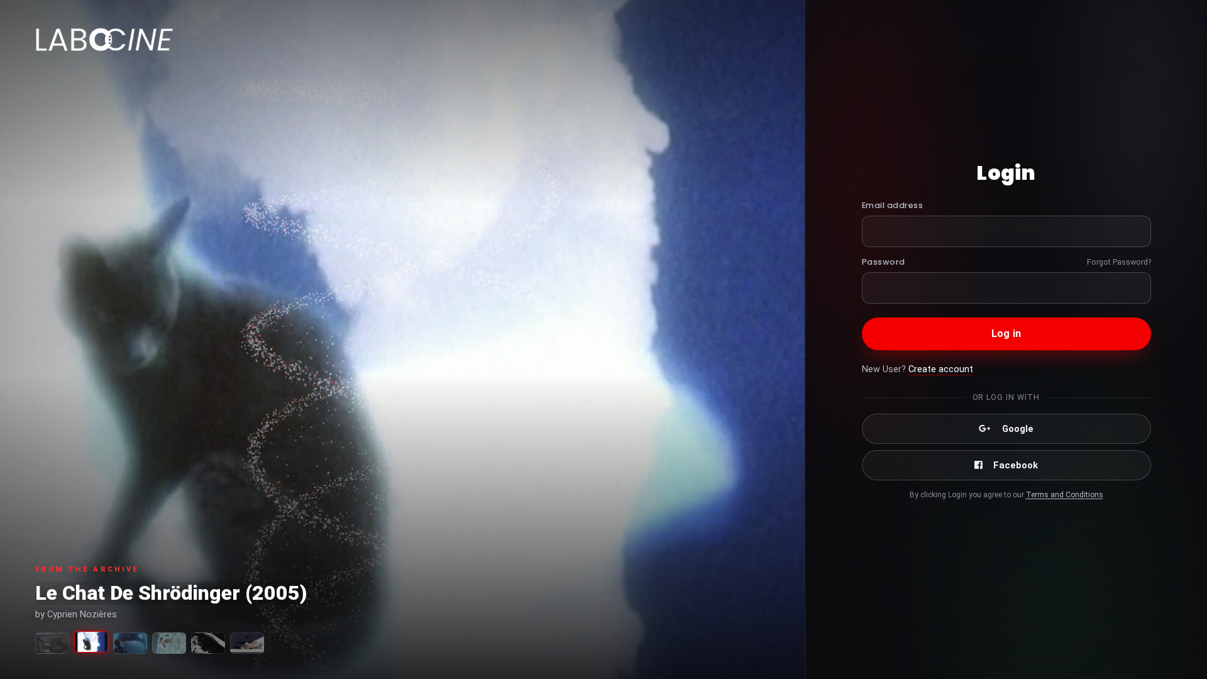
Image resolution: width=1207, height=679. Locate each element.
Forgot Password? (1119, 262)
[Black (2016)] (208, 643)
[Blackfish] (130, 643)
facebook (1015, 465)
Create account (940, 369)
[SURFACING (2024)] (52, 643)
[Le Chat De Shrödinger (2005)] (91, 642)
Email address (892, 205)
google (1017, 428)
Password (883, 262)
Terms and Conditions (1064, 494)
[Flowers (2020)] (169, 643)
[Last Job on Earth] (247, 643)
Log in (1006, 334)
